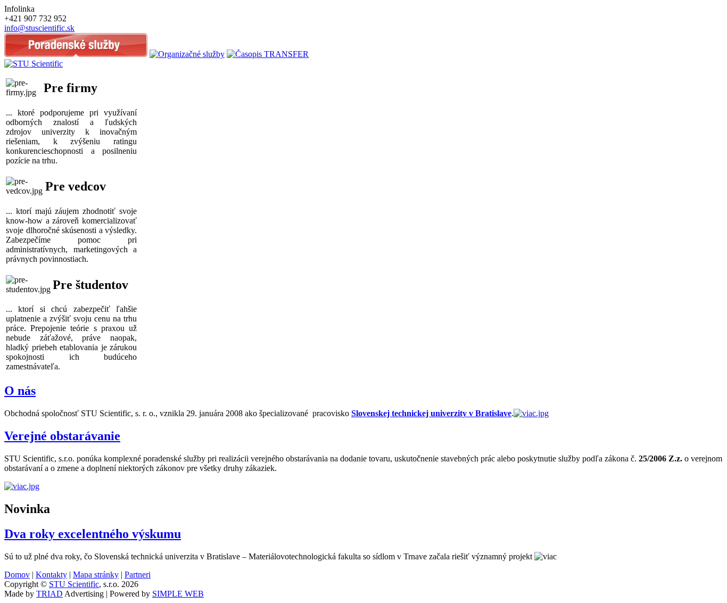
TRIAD (49, 593)
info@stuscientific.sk (39, 27)
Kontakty (51, 574)
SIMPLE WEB (178, 593)
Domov (17, 574)
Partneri (138, 574)
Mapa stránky (96, 574)
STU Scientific (74, 584)
